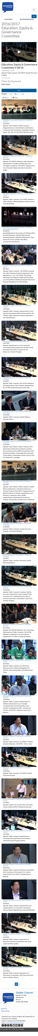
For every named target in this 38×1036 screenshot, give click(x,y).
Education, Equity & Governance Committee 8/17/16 (17, 625)
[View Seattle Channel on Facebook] (3, 1025)
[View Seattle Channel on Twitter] (5, 1025)
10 (11, 94)
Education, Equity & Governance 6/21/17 (16, 341)
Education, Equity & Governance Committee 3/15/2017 (17, 441)
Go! (34, 16)
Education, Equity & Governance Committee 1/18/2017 (17, 524)
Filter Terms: (6, 84)
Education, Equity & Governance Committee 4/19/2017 (17, 412)
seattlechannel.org (27, 19)
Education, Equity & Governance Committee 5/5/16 (17, 799)
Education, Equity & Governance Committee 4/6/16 (17, 901)
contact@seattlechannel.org (14, 1023)
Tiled (16, 98)
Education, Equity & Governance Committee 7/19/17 (17, 306)
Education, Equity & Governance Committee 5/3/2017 (17, 378)
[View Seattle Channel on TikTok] (11, 1025)
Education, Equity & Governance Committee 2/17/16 (17, 968)
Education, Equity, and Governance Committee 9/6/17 (18, 194)
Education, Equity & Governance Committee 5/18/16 (17, 768)
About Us (4, 1008)
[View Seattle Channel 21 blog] (19, 1025)
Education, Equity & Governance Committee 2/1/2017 (17, 482)
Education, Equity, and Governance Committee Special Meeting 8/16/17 (18, 228)
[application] (19, 52)
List (7, 98)
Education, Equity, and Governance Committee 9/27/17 (18, 156)
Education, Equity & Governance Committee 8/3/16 (17, 661)
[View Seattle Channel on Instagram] (8, 1025)
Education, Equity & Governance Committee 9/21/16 (17, 587)
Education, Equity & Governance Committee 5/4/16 (17, 831)
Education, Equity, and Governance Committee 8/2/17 (18, 266)
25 (17, 94)
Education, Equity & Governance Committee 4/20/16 (17, 865)
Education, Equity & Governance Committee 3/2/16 (17, 934)
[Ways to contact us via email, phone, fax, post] (22, 1025)
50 (23, 94)
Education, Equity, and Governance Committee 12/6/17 (18, 120)
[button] (19, 52)
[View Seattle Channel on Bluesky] (13, 1025)
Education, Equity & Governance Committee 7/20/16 (17, 696)
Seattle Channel (24, 992)
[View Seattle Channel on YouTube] (16, 1025)
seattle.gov (8, 19)
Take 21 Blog (5, 1011)
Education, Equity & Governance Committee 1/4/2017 (17, 555)
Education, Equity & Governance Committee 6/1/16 (17, 736)
